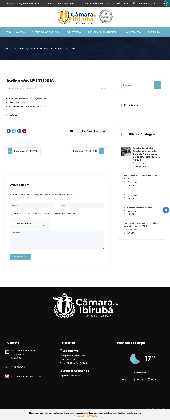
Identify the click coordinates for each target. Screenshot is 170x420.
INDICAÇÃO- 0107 (37, 98)
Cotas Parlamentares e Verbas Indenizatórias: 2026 (141, 225)
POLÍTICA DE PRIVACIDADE (85, 416)
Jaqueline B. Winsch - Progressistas (91, 131)
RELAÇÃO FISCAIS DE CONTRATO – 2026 (142, 177)
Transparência (132, 31)
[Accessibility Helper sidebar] (167, 3)
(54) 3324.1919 (18, 366)
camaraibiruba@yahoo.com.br (151, 3)
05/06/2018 (13, 89)
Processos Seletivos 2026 (138, 207)
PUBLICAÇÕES (73, 31)
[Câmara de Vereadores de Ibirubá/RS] (85, 17)
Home (8, 31)
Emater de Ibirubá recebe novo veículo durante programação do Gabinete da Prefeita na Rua (146, 154)
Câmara (20, 31)
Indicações (45, 48)
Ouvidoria (154, 31)
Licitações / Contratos (102, 31)
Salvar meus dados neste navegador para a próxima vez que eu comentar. (44, 213)
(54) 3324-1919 (122, 3)
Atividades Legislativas (45, 31)
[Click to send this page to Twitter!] (14, 131)
